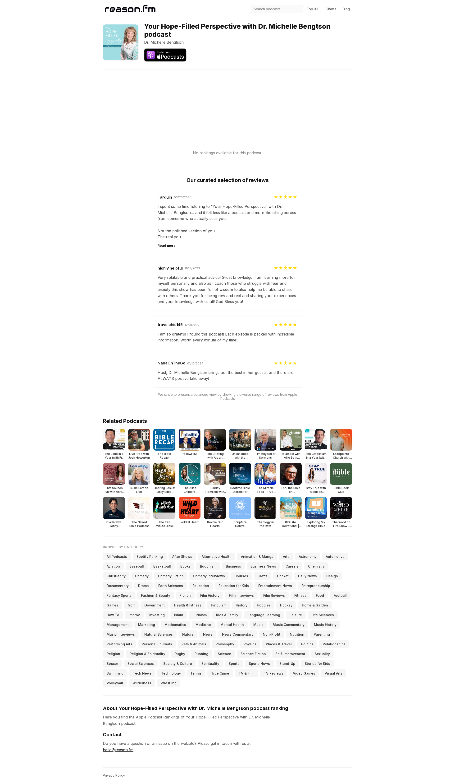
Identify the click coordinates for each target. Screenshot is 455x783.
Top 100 (313, 9)
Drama (143, 586)
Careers (292, 566)
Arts (286, 557)
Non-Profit (271, 634)
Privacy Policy (114, 775)
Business (233, 566)
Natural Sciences (158, 634)
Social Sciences (140, 664)
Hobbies (264, 605)
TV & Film (246, 673)
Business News (263, 566)
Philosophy (225, 644)
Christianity (116, 576)
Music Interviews (121, 634)
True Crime (220, 673)
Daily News (307, 576)
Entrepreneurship (315, 586)
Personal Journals (157, 644)
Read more (167, 245)
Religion (113, 654)
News (208, 634)
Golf (131, 605)
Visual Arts (333, 673)
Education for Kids (233, 586)
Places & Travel (279, 644)
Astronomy (307, 557)
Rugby (180, 654)
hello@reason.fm (118, 749)
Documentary (118, 586)
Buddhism (208, 566)
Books (185, 566)
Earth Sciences (170, 586)
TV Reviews (273, 673)
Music (258, 625)
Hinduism (218, 605)
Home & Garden (315, 605)
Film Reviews (274, 595)
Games (112, 605)
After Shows (182, 557)
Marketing (146, 625)
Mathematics (175, 625)
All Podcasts (117, 557)
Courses (241, 576)
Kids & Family (227, 615)
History (241, 605)
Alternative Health (217, 557)
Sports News (259, 664)
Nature (188, 634)
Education (200, 586)
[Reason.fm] (130, 9)
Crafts (263, 576)
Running (201, 654)
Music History (325, 625)
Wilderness (141, 683)
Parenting (322, 634)
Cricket (283, 576)
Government (154, 605)
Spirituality (210, 664)
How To (113, 615)
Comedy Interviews (209, 576)
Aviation (113, 566)
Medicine (203, 625)
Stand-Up (287, 664)
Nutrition (297, 634)
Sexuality (322, 654)
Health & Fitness (187, 605)
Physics (250, 644)
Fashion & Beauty (155, 595)
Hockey (286, 605)
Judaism (199, 615)
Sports (234, 664)
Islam (178, 615)
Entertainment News (275, 586)
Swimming (115, 673)
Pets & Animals (194, 644)
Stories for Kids (317, 664)
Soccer (112, 664)
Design (332, 576)
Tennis (196, 673)
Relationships (334, 644)
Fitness (300, 595)
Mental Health (232, 625)
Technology (171, 673)
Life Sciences (322, 615)
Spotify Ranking (149, 557)
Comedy (142, 576)
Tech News (142, 673)
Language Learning (264, 615)
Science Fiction (253, 654)
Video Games (304, 673)
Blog (346, 9)
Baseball (136, 566)
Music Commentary (289, 625)
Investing (157, 615)
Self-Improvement (290, 654)
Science (224, 654)
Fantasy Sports (119, 595)
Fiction (185, 595)
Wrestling (169, 683)
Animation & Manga (257, 557)
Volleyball (115, 683)
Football (340, 595)
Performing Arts (119, 644)
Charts (331, 9)
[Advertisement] (227, 103)
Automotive (335, 557)
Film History (209, 595)
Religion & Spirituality (147, 654)
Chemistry (316, 566)
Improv (134, 615)
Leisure (296, 615)
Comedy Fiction (171, 576)
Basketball (162, 566)
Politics (307, 644)
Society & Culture (177, 664)
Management (118, 625)
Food (320, 595)
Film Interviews (241, 595)
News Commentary (237, 634)
